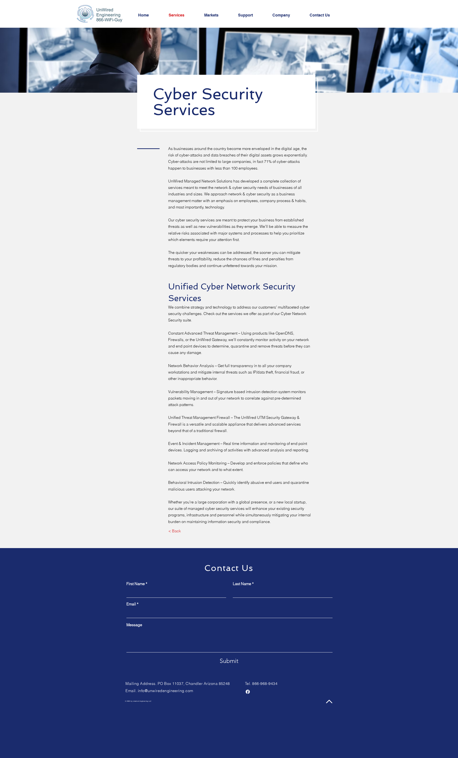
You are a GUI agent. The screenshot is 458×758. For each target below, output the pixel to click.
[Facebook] (247, 691)
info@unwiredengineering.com (165, 690)
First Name (135, 584)
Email (131, 604)
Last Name (242, 584)
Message (134, 625)
